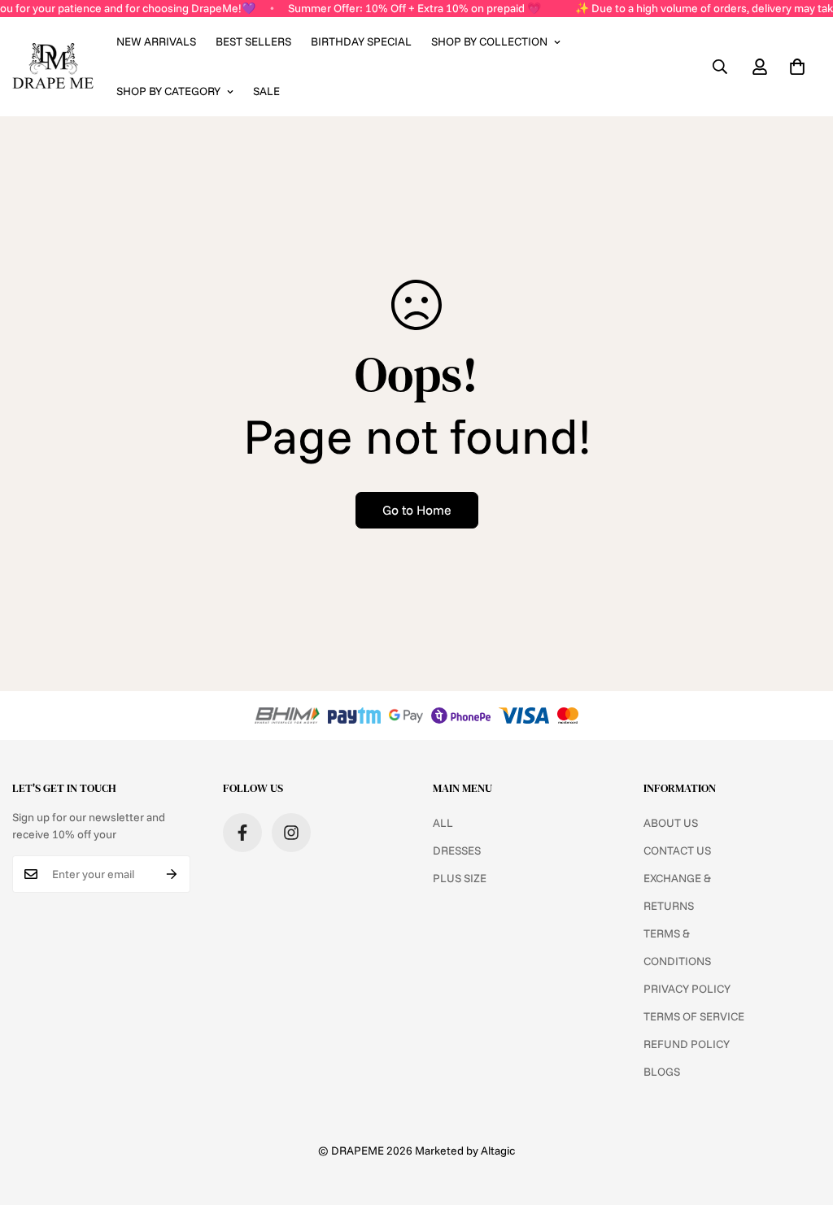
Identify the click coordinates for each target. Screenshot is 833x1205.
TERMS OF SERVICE (693, 1016)
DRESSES (457, 850)
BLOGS (661, 1071)
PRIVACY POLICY (687, 988)
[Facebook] (242, 832)
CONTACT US (677, 850)
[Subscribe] (172, 874)
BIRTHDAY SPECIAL (361, 41)
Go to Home (416, 510)
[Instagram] (291, 832)
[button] (797, 66)
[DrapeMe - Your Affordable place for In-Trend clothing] (53, 67)
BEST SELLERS (253, 41)
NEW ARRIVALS (156, 41)
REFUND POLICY (686, 1044)
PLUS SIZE (459, 878)
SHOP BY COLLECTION (489, 41)
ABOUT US (670, 823)
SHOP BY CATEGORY (168, 91)
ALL (443, 823)
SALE (266, 91)
